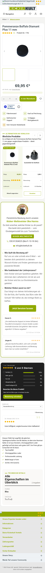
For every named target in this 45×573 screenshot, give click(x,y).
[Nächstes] (40, 50)
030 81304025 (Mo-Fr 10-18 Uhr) (23, 241)
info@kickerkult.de (24, 246)
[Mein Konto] (35, 14)
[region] (22, 51)
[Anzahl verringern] (3, 98)
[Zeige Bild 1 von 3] (18, 62)
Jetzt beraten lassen (22, 308)
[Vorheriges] (4, 50)
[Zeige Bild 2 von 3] (22, 62)
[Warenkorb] (41, 14)
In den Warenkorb (28, 99)
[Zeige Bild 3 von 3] (27, 62)
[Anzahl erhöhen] (16, 98)
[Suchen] (25, 14)
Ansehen (32, 193)
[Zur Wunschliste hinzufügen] (40, 98)
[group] (22, 51)
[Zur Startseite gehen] (22, 8)
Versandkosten (16, 89)
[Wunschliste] (30, 14)
